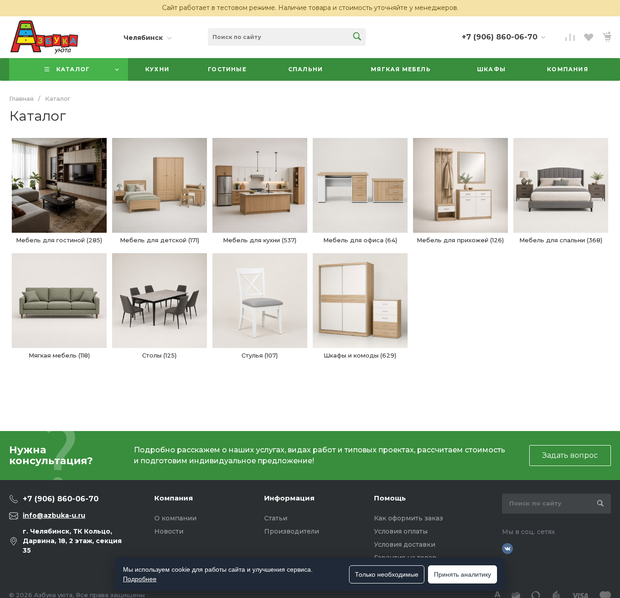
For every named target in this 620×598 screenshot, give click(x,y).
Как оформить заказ (408, 518)
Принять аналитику (462, 574)
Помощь (390, 498)
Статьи (275, 518)
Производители (291, 531)
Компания (173, 498)
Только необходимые (386, 574)
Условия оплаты (401, 531)
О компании (175, 518)
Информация (289, 498)
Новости (168, 531)
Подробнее (140, 579)
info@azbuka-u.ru (54, 515)
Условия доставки (404, 544)
